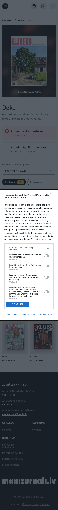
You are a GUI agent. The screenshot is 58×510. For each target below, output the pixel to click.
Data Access (29, 315)
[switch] (46, 255)
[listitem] (29, 249)
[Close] (52, 195)
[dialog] (29, 255)
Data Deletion (12, 315)
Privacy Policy (45, 315)
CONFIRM (17, 304)
